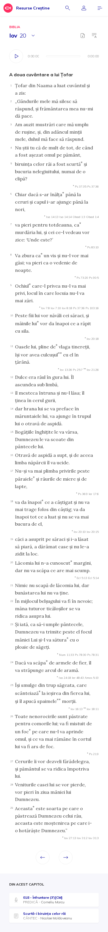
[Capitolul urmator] (66, 857)
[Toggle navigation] (100, 8)
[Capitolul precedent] (43, 857)
